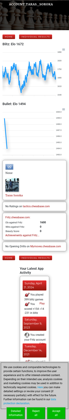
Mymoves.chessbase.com (45, 246)
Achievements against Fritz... (22, 235)
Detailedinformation (16, 413)
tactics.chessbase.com (36, 206)
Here (40, 387)
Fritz (42, 343)
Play (42, 303)
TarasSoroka (14, 195)
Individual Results (35, 37)
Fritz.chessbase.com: (17, 217)
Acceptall (56, 413)
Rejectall (36, 413)
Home (9, 37)
